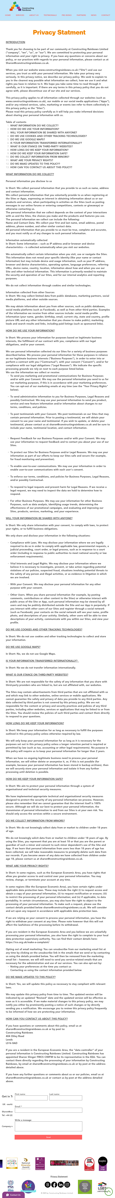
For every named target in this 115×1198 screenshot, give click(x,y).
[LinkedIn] (61, 1185)
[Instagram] (67, 1185)
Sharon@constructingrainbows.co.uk (27, 63)
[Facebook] (54, 1185)
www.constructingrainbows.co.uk (58, 69)
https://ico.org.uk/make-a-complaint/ (27, 942)
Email (17, 1106)
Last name (54, 1094)
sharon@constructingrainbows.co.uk (70, 424)
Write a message (23, 1120)
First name (20, 1094)
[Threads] (48, 1185)
